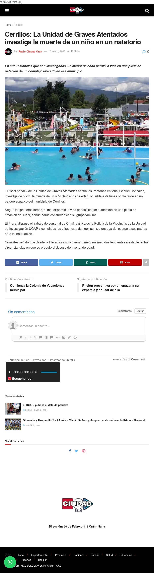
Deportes (26, 560)
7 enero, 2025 (57, 51)
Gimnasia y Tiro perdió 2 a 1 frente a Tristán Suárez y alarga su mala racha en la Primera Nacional (84, 420)
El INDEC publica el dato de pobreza (45, 405)
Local (21, 555)
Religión (42, 560)
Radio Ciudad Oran (30, 51)
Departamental (39, 555)
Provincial (61, 555)
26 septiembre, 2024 (36, 410)
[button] (10, 562)
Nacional (79, 555)
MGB (16, 565)
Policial (19, 24)
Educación (126, 555)
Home (8, 24)
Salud (109, 555)
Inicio (8, 555)
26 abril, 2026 (32, 425)
